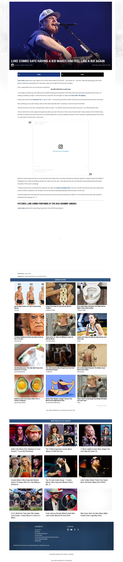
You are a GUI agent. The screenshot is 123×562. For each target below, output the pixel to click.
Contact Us (38, 529)
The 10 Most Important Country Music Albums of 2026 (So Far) (59, 450)
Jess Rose (17, 65)
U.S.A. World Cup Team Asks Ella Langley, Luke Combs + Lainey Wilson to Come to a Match (25, 515)
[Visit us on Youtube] (72, 530)
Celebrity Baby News (29, 276)
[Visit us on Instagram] (68, 530)
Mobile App (38, 541)
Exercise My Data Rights (41, 539)
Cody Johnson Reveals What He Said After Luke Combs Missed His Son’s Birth (60, 514)
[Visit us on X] (78, 530)
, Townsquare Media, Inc (32, 545)
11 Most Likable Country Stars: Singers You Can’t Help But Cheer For (95, 450)
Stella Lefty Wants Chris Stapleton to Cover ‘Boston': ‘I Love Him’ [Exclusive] (25, 450)
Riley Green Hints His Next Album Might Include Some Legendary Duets (94, 514)
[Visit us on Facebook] (75, 530)
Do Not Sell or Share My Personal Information (47, 537)
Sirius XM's (78, 95)
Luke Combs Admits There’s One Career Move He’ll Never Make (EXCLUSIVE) (94, 481)
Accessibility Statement (41, 533)
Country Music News (41, 276)
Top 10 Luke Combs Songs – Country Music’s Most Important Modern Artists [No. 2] (59, 482)
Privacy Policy (38, 535)
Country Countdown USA (63, 188)
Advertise (37, 531)
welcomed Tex (37, 99)
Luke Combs (21, 80)
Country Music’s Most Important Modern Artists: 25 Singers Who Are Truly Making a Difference (25, 482)
